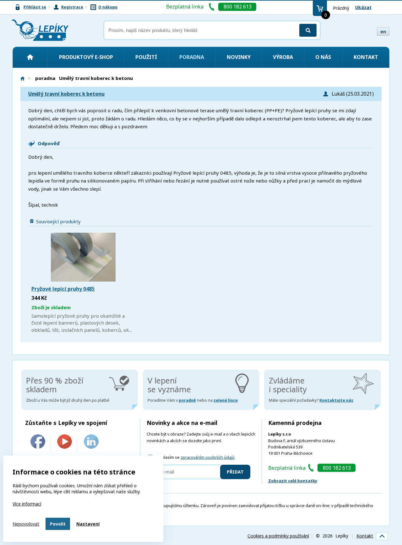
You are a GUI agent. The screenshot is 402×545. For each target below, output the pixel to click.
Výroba (283, 57)
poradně (187, 400)
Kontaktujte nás (336, 400)
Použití (146, 57)
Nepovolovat (26, 524)
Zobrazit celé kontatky (292, 481)
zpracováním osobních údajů (208, 457)
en (383, 31)
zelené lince (226, 400)
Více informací (27, 504)
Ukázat (363, 7)
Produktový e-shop (86, 57)
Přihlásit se (35, 7)
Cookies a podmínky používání (278, 536)
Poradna (191, 57)
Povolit (58, 524)
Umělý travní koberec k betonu (66, 94)
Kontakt (366, 57)
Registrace (72, 7)
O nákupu (107, 7)
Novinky (239, 57)
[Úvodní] (30, 57)
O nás (323, 57)
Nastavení (88, 524)
